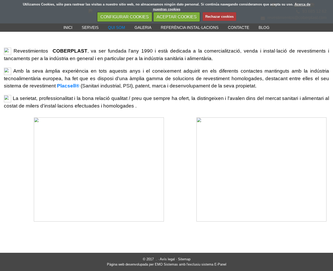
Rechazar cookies (219, 16)
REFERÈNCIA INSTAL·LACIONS (190, 28)
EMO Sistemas (166, 264)
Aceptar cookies (177, 17)
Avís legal (167, 259)
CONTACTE (238, 28)
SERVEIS (90, 28)
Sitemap (184, 259)
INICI (67, 28)
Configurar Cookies (124, 17)
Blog (264, 28)
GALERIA (143, 28)
